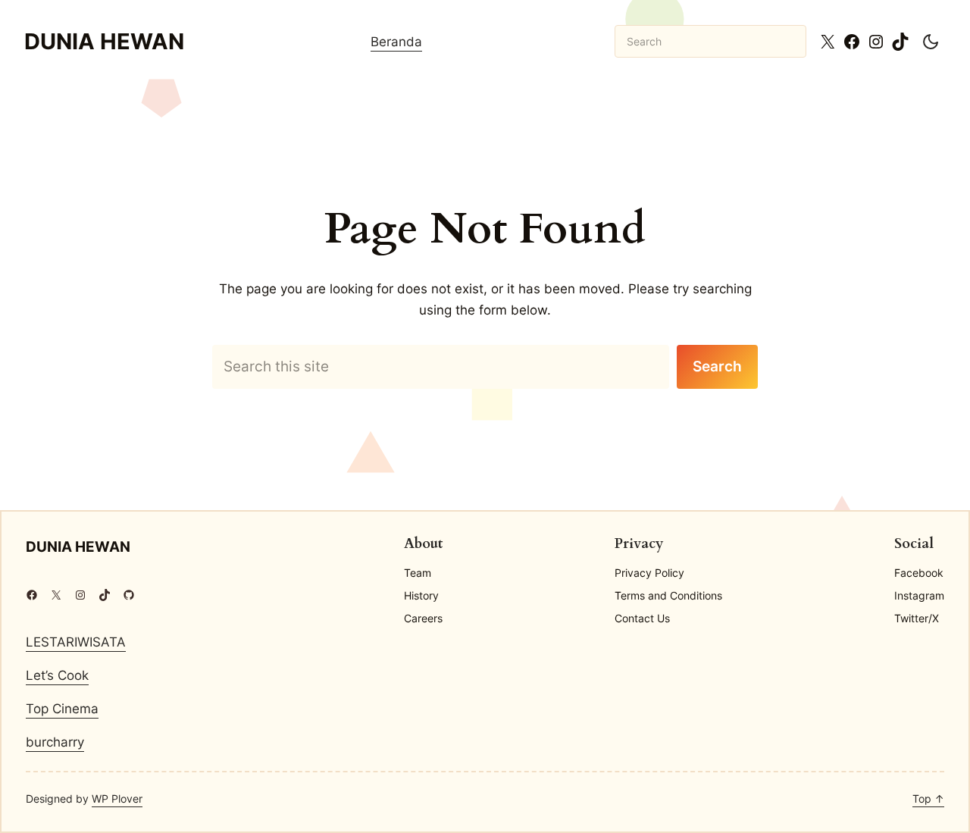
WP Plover (117, 798)
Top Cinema (62, 708)
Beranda (396, 41)
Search (717, 366)
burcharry (55, 742)
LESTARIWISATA (76, 642)
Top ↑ (928, 798)
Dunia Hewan (104, 41)
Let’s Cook (57, 675)
